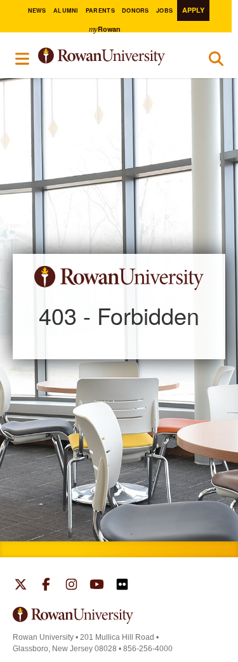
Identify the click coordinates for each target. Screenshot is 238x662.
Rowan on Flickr (122, 585)
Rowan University (112, 57)
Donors (135, 10)
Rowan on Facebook (46, 585)
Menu (23, 58)
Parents (100, 10)
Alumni (66, 10)
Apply (193, 10)
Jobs (164, 10)
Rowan (105, 29)
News (37, 10)
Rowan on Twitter (21, 585)
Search (216, 61)
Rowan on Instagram (71, 585)
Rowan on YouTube (97, 585)
